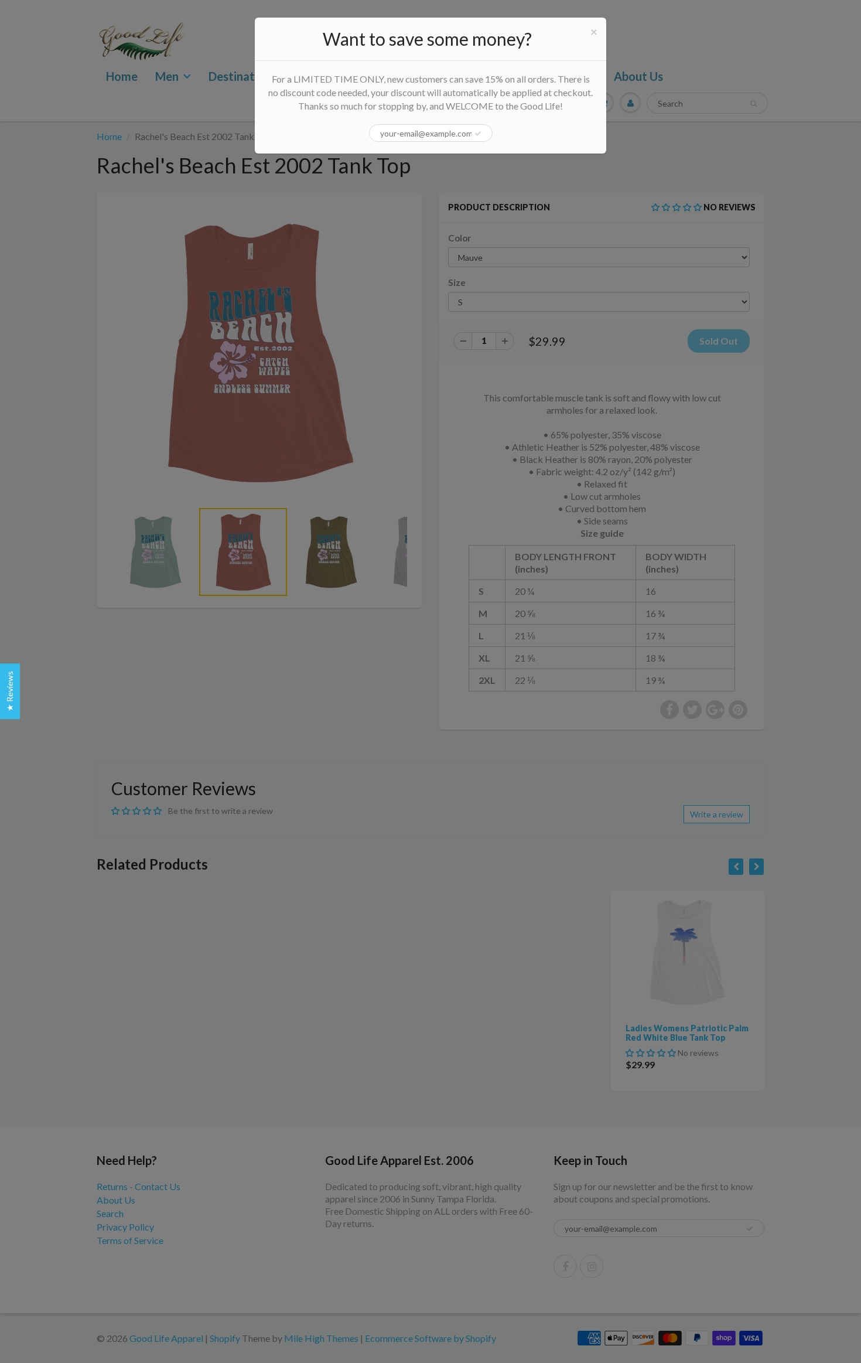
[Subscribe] (478, 133)
